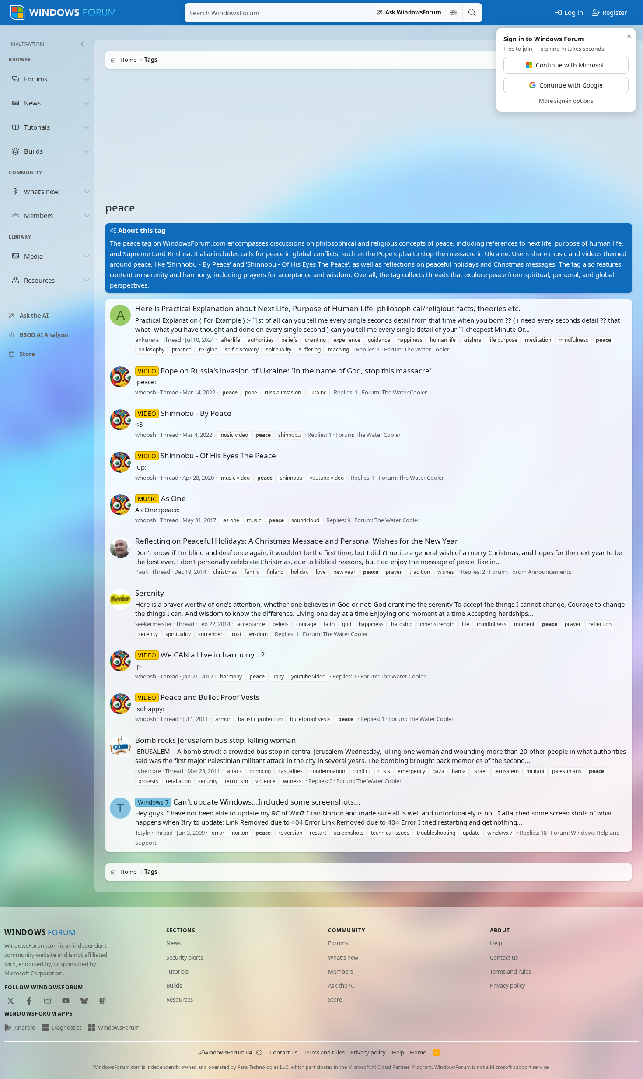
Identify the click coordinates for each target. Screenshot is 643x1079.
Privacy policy (507, 985)
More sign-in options (566, 101)
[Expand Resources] (86, 280)
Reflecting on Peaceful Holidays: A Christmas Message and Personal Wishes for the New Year (296, 541)
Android (24, 1027)
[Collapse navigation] (82, 44)
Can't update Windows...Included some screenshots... (249, 802)
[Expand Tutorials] (86, 127)
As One (162, 498)
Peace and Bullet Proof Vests (198, 697)
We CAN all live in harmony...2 (201, 655)
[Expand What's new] (86, 191)
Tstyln (142, 832)
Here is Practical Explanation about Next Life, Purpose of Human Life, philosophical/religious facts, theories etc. (328, 308)
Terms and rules (510, 971)
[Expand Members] (86, 215)
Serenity (149, 593)
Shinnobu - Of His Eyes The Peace (207, 455)
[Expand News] (86, 103)
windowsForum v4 (228, 1052)
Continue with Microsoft (571, 65)
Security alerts (184, 957)
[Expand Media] (86, 256)
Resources (179, 999)
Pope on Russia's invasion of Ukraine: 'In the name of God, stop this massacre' (284, 371)
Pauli (141, 572)
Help (496, 943)
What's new (343, 957)
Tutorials (177, 971)
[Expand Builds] (86, 151)
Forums (338, 943)
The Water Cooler (426, 350)
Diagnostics (67, 1027)
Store (335, 999)
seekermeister (153, 624)
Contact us (504, 957)
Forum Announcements (540, 572)
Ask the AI (341, 985)
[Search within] (453, 13)
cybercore (148, 771)
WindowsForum (119, 1027)
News (173, 943)
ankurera (147, 340)
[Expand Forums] (86, 79)
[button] (259, 1052)
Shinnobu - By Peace (184, 413)
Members (340, 971)
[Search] (472, 13)
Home (418, 1052)
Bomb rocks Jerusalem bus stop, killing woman (215, 740)
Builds (174, 985)
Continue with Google (571, 85)
